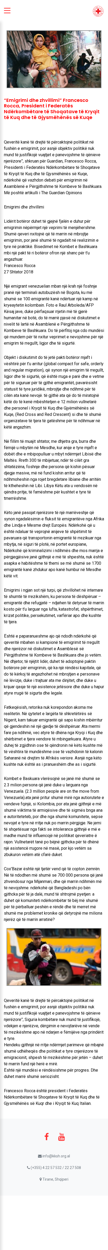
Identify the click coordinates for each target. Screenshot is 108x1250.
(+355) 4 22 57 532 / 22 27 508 (55, 1168)
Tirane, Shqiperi (55, 1179)
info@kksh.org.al (56, 1156)
